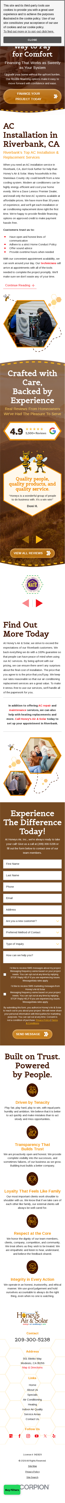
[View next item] (39, 539)
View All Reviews (28, 553)
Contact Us (32, 1419)
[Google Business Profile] (11, 1436)
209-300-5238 (32, 1340)
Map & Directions (32, 1367)
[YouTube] (37, 1436)
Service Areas (32, 1414)
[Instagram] (28, 1436)
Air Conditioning (32, 1399)
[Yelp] (54, 1436)
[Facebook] (19, 1436)
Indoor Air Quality (32, 1409)
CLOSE (32, 39)
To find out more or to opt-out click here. (28, 31)
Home (32, 1384)
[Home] (32, 1318)
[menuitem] (32, 1466)
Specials (32, 1394)
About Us (32, 1389)
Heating (32, 1404)
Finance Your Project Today (28, 96)
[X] (45, 1436)
